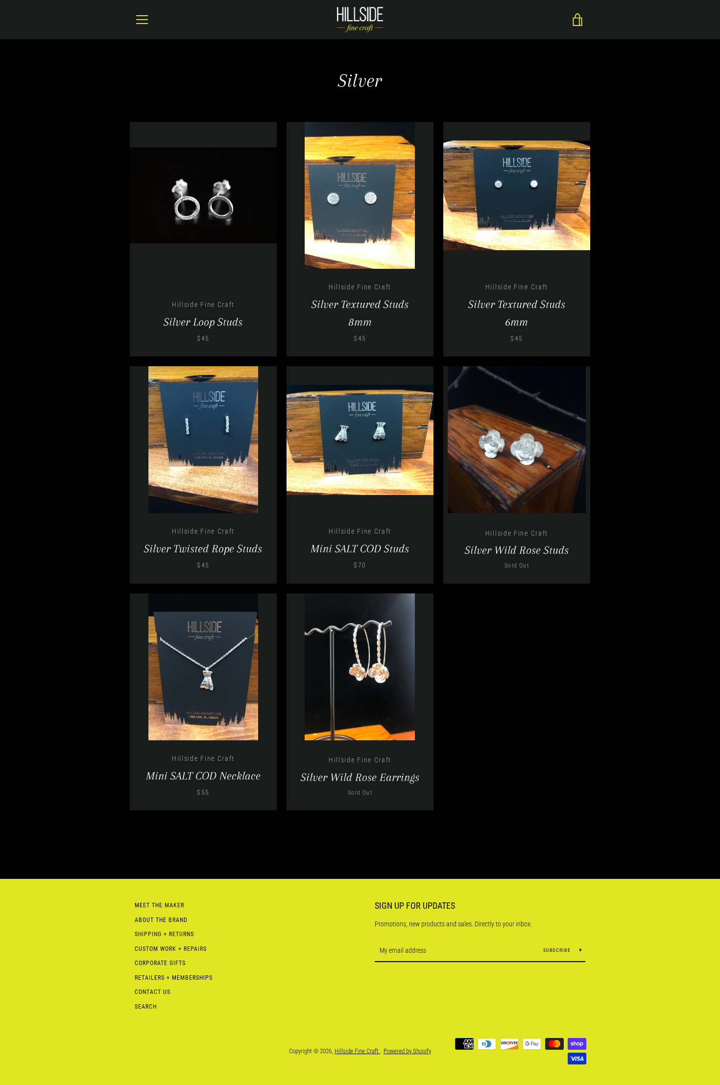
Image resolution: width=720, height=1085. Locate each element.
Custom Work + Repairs (171, 948)
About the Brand (161, 920)
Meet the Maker (159, 905)
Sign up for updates (415, 905)
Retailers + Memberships (174, 977)
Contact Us (152, 992)
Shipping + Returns (164, 934)
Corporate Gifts (160, 963)
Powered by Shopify (407, 1051)
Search (146, 1006)
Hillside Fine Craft (357, 1051)
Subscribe (558, 950)
